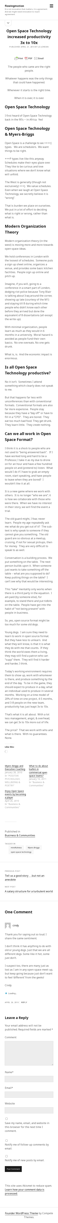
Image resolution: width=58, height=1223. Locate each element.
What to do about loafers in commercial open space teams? (38, 770)
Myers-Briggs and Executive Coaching (15, 767)
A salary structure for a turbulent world (29, 891)
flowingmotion (14, 6)
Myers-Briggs (34, 847)
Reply (24, 1002)
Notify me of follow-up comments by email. (27, 1146)
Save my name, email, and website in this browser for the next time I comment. (27, 1127)
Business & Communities (20, 835)
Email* (9, 1088)
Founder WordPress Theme (21, 1213)
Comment (10, 1037)
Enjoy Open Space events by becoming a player (15, 794)
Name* (9, 1072)
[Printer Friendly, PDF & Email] (29, 58)
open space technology (21, 852)
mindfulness (16, 847)
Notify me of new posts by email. (24, 1160)
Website (10, 1103)
